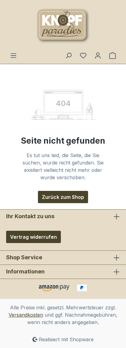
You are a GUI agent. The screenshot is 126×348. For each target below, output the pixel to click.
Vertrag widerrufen (33, 237)
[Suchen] (68, 55)
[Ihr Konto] (98, 55)
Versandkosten (26, 315)
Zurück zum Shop (63, 197)
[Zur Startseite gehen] (63, 25)
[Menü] (13, 55)
